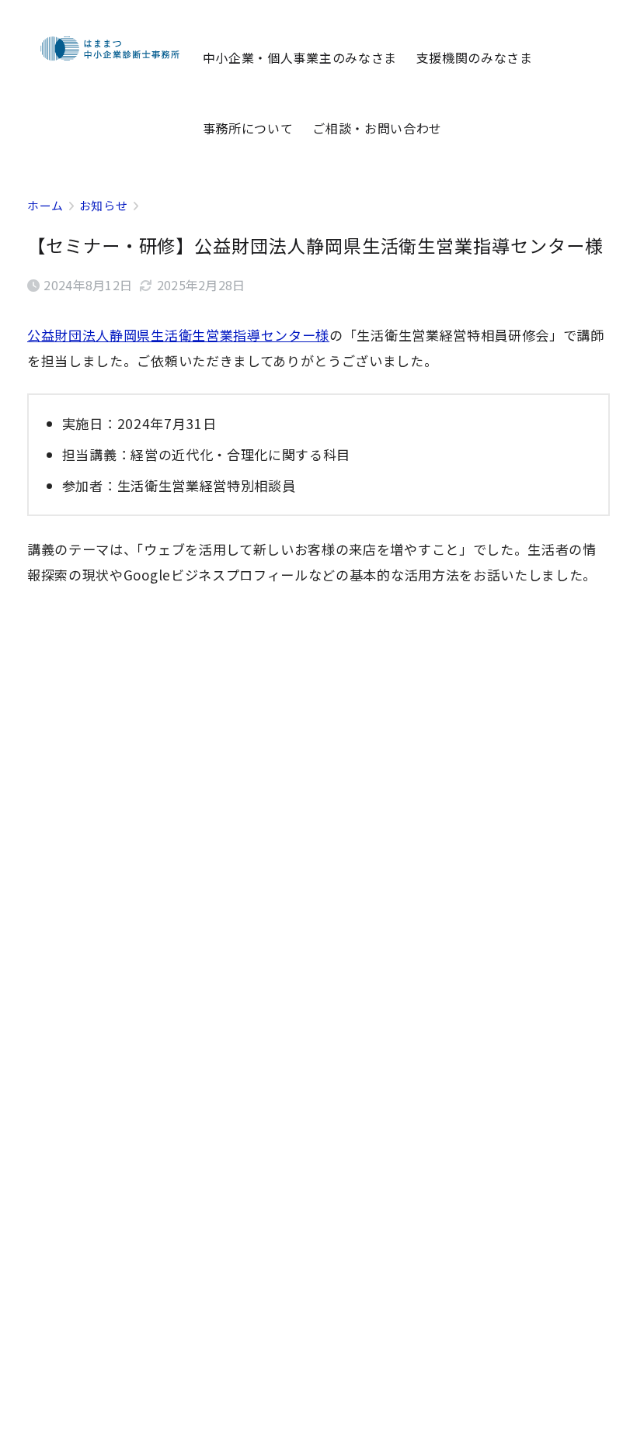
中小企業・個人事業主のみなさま (300, 57)
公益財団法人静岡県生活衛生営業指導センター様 (178, 335)
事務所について (248, 128)
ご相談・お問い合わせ (377, 128)
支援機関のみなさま (474, 57)
